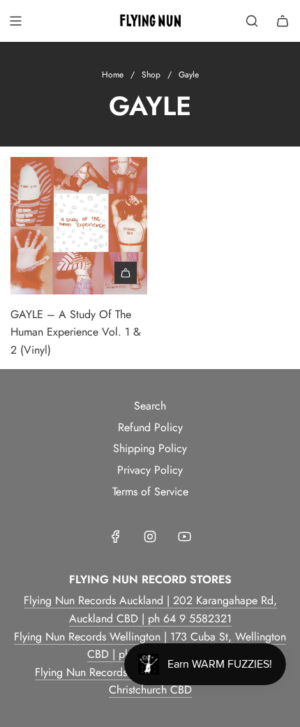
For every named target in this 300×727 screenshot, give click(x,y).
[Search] (252, 21)
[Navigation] (15, 21)
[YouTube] (184, 536)
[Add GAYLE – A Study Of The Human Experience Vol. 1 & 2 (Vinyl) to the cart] (125, 273)
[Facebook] (115, 536)
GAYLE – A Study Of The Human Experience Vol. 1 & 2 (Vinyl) (75, 332)
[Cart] (282, 21)
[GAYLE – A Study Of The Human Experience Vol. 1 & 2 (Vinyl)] (78, 225)
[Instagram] (150, 536)
